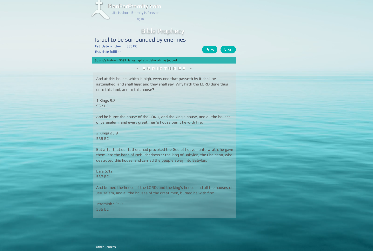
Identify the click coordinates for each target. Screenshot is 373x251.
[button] (209, 49)
